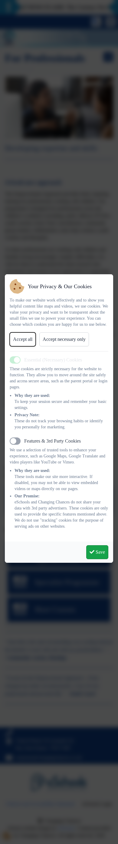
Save (99, 552)
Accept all (22, 339)
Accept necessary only (64, 339)
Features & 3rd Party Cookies (52, 440)
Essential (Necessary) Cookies (53, 359)
